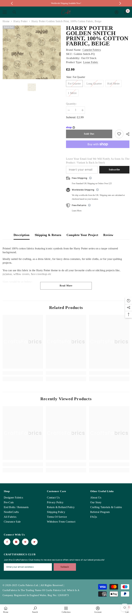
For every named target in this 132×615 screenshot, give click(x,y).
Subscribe (114, 169)
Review (108, 235)
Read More (66, 285)
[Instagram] (16, 542)
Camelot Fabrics (91, 49)
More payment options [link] (97, 150)
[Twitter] (34, 542)
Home (6, 21)
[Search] (14, 12)
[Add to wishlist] (119, 134)
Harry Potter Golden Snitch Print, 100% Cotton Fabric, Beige (97, 35)
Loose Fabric (90, 62)
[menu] (5, 12)
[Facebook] (7, 542)
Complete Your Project (82, 235)
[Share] (126, 134)
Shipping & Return (48, 235)
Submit (64, 567)
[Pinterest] (25, 542)
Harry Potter (20, 21)
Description (22, 235)
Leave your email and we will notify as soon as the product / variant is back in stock (97, 160)
